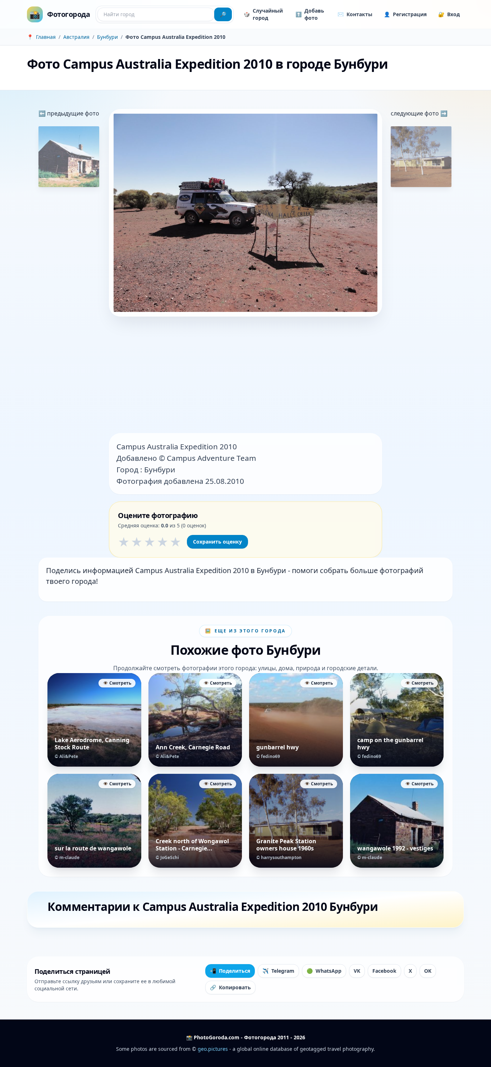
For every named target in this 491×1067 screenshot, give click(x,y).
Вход (449, 14)
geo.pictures (213, 1048)
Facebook (384, 970)
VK (357, 970)
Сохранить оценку (217, 541)
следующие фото (415, 113)
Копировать (230, 987)
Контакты (355, 14)
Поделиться (230, 970)
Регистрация (405, 14)
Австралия (76, 36)
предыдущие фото (72, 113)
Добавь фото (309, 14)
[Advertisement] (245, 375)
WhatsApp (324, 970)
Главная (46, 36)
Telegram (278, 970)
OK (427, 970)
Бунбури (107, 36)
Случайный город (263, 14)
